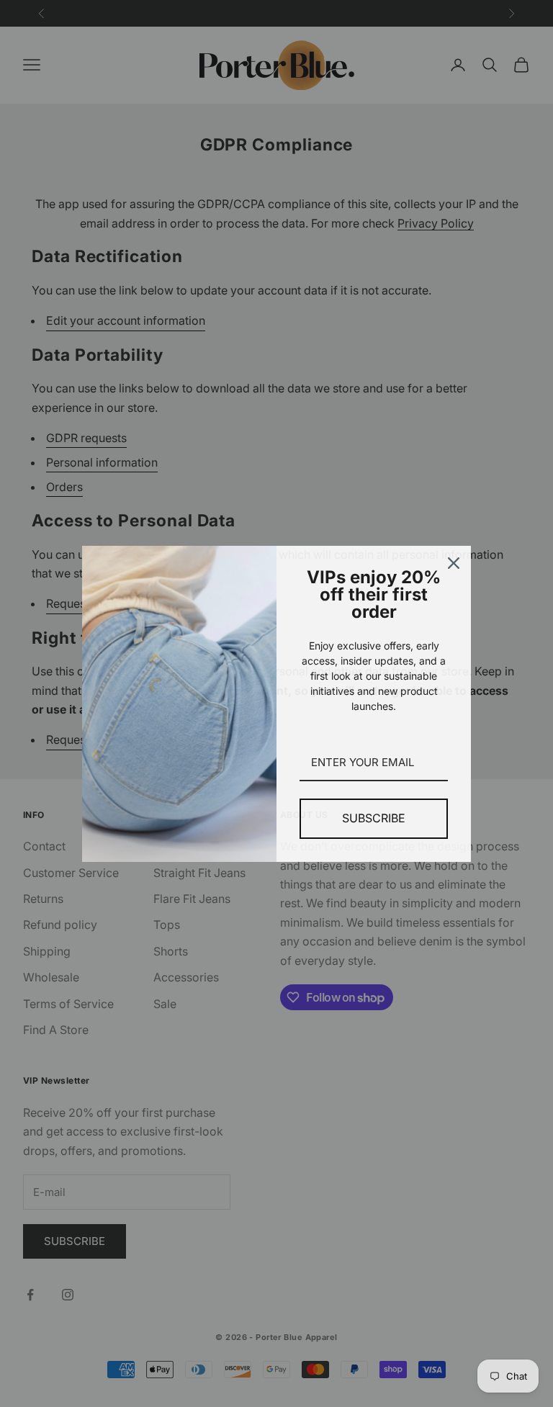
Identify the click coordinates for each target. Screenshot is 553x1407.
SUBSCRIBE (373, 818)
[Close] (453, 563)
